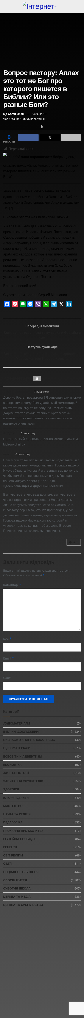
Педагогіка (12, 822)
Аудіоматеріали (16, 723)
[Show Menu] (5, 6)
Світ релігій (13, 855)
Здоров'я (11, 789)
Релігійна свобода (19, 839)
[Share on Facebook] (28, 137)
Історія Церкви (16, 797)
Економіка (12, 764)
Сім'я (7, 863)
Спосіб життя (15, 880)
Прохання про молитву (23, 830)
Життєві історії (16, 773)
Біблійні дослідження (21, 731)
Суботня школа (17, 888)
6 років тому (28, 433)
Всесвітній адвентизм (22, 756)
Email (8, 658)
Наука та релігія (17, 814)
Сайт (7, 677)
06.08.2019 (39, 114)
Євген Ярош (16, 114)
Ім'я (7, 639)
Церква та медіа (17, 896)
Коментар (12, 584)
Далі (72, 542)
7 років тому (41, 391)
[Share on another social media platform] (71, 137)
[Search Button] (79, 6)
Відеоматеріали (16, 748)
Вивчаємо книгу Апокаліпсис (29, 739)
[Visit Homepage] (42, 6)
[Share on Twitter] (50, 137)
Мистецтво (13, 806)
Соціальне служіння (21, 872)
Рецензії (10, 847)
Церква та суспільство (23, 904)
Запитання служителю (23, 781)
